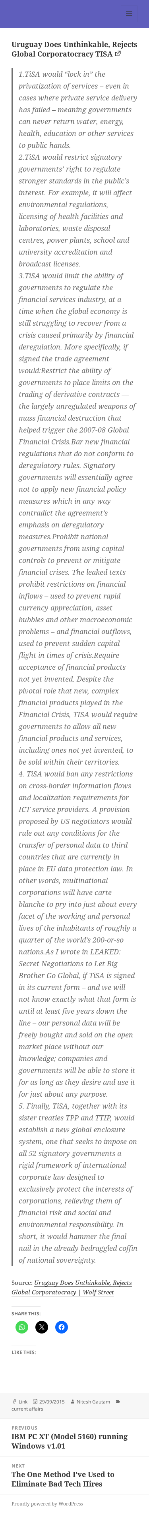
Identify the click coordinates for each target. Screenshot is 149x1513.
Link (23, 1401)
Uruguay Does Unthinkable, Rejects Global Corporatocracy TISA (74, 49)
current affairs (27, 1408)
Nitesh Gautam (93, 1401)
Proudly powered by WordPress (47, 1503)
